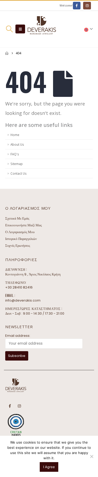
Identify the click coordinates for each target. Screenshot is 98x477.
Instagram (19, 406)
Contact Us (18, 173)
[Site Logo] (41, 29)
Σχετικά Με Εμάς (17, 218)
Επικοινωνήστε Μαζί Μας (23, 225)
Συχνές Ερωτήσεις (17, 245)
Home (14, 135)
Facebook (10, 406)
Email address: (17, 335)
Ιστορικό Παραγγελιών (21, 238)
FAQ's (14, 154)
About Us (17, 144)
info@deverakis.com (23, 300)
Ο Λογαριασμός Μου (19, 231)
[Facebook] (76, 5)
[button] (9, 29)
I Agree (49, 467)
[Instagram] (87, 5)
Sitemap (16, 164)
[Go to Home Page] (6, 53)
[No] (91, 456)
